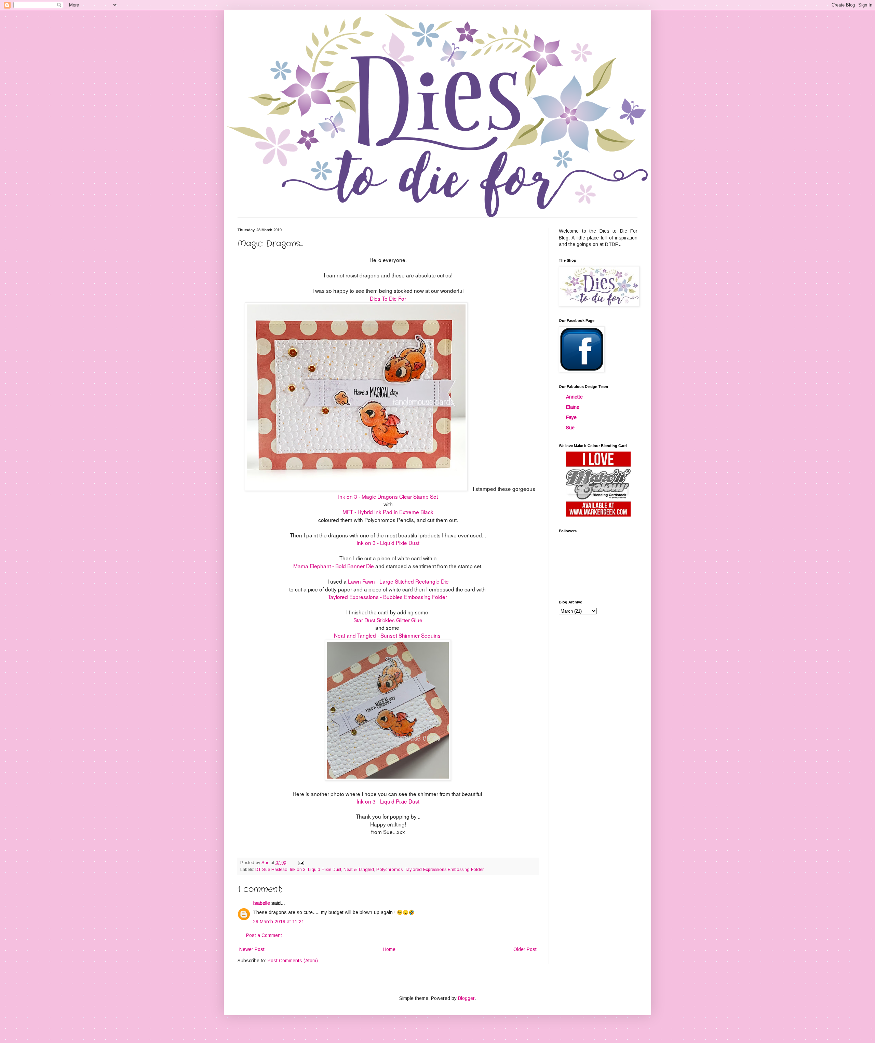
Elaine (572, 407)
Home (389, 949)
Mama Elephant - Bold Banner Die (333, 566)
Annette (574, 397)
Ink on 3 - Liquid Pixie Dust (387, 542)
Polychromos (389, 869)
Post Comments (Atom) (293, 960)
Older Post (525, 949)
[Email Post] (301, 862)
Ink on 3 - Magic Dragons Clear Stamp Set (388, 496)
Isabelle (261, 903)
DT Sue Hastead (271, 869)
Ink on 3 (298, 869)
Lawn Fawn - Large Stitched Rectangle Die (398, 581)
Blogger (466, 998)
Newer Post (252, 949)
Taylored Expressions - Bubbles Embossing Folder (388, 596)
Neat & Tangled (359, 869)
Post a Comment (264, 935)
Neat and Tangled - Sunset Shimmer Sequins (387, 635)
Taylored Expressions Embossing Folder (444, 869)
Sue (570, 427)
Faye (571, 417)
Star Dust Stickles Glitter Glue (387, 620)
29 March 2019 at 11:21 (278, 921)
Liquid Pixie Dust (324, 869)
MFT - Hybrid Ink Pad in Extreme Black (387, 512)
